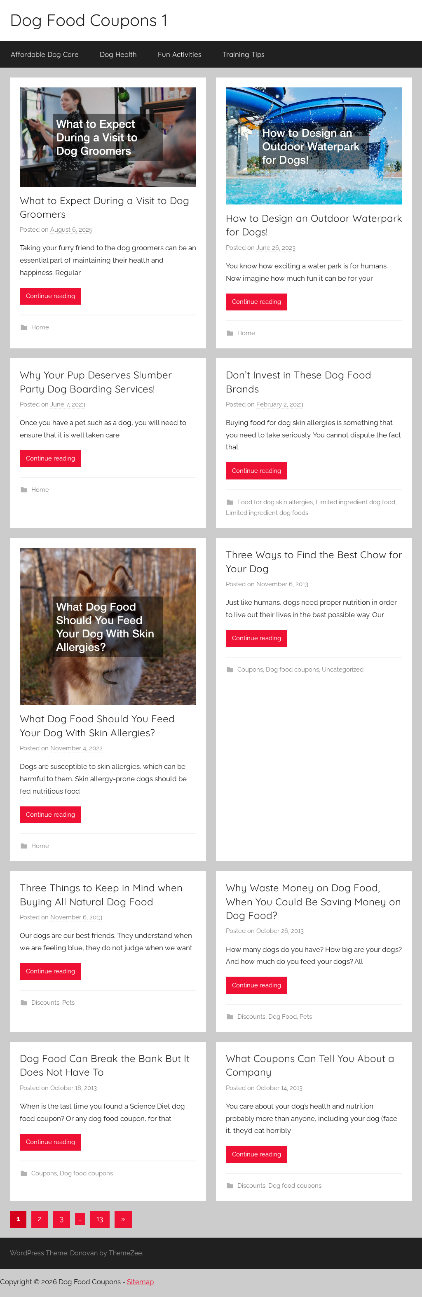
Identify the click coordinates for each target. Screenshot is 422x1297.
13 (99, 1219)
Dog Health (118, 54)
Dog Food (282, 1016)
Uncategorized (342, 669)
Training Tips (244, 54)
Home (40, 327)
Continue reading (50, 296)
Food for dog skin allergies (275, 502)
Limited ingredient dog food (355, 502)
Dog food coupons (292, 669)
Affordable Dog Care (45, 54)
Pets (68, 1002)
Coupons (250, 669)
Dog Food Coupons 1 (89, 19)
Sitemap (140, 1282)
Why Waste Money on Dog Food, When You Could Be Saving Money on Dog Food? (313, 901)
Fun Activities (180, 54)
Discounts (45, 1002)
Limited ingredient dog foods (267, 513)
